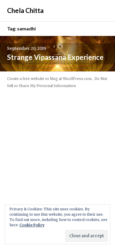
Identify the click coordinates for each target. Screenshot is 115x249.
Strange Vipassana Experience (55, 57)
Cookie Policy (32, 225)
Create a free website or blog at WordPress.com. (50, 78)
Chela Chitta (25, 10)
